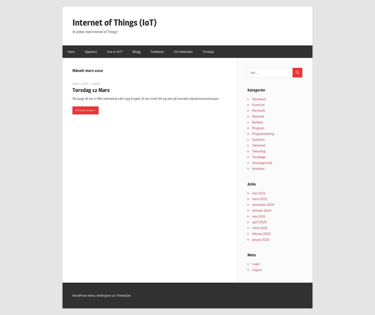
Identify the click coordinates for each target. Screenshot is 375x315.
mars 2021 (259, 199)
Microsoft (258, 110)
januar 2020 (260, 239)
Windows (258, 168)
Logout (257, 270)
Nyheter (257, 122)
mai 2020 (259, 216)
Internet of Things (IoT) (114, 22)
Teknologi (259, 151)
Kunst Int (258, 105)
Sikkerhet (258, 145)
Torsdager (259, 157)
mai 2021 (258, 193)
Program (258, 128)
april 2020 (259, 222)
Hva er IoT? (115, 52)
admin (96, 83)
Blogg (137, 52)
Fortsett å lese (84, 110)
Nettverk (258, 116)
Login (256, 264)
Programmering (263, 134)
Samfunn (258, 139)
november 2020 (263, 205)
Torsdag (208, 52)
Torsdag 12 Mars (91, 90)
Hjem (71, 52)
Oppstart (91, 52)
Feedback (157, 52)
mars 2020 (259, 228)
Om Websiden (183, 52)
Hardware (259, 99)
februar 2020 (261, 234)
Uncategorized (262, 163)
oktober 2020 (261, 210)
